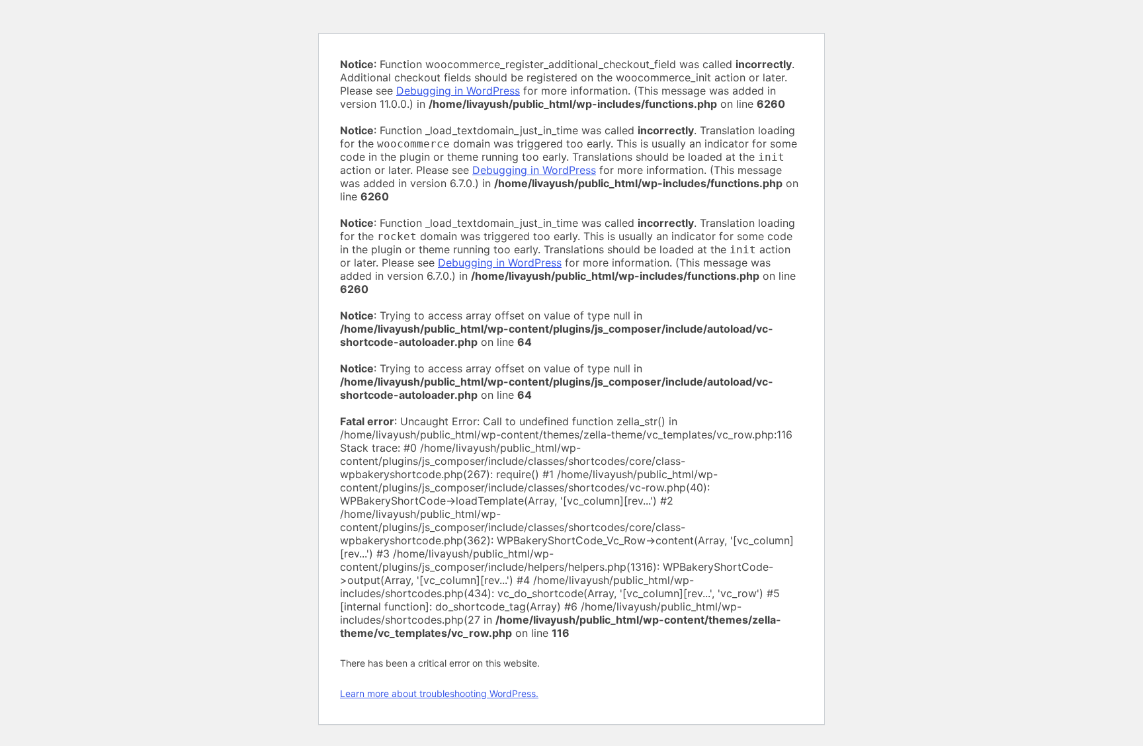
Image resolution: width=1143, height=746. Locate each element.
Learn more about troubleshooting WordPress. (439, 693)
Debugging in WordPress (458, 90)
